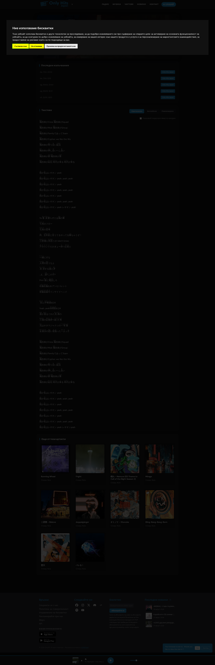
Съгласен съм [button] (20, 46)
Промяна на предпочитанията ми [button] (61, 46)
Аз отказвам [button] (36, 46)
